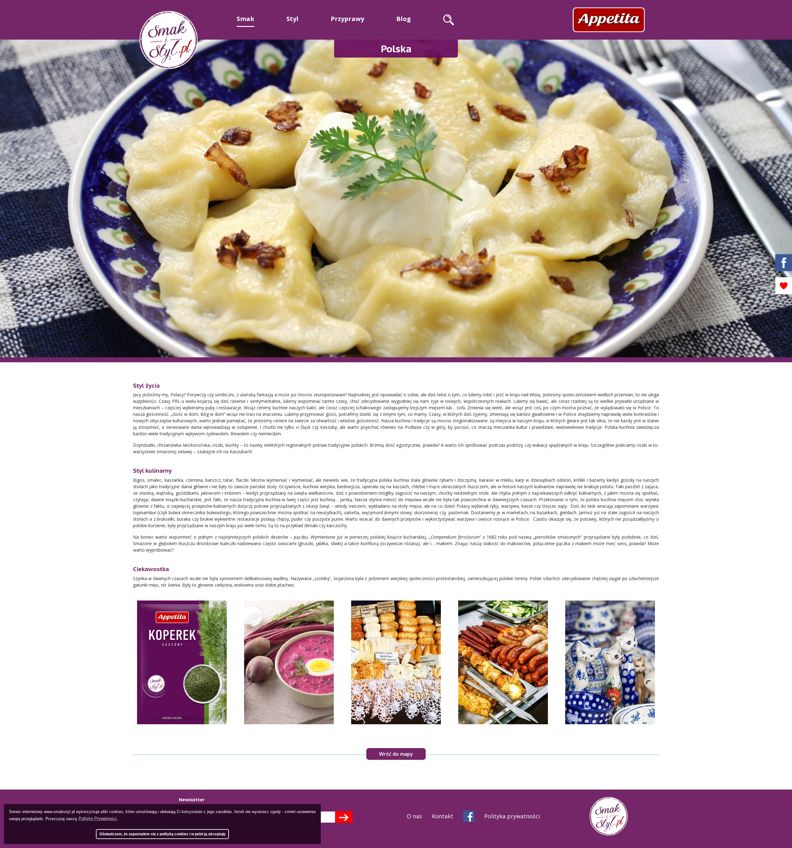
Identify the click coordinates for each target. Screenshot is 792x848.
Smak (245, 19)
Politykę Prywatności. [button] (98, 818)
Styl (292, 19)
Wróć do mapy (396, 754)
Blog (403, 19)
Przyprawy (347, 19)
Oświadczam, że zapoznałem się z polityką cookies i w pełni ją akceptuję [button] (162, 834)
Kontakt (442, 816)
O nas (414, 816)
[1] (344, 817)
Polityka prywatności (512, 816)
